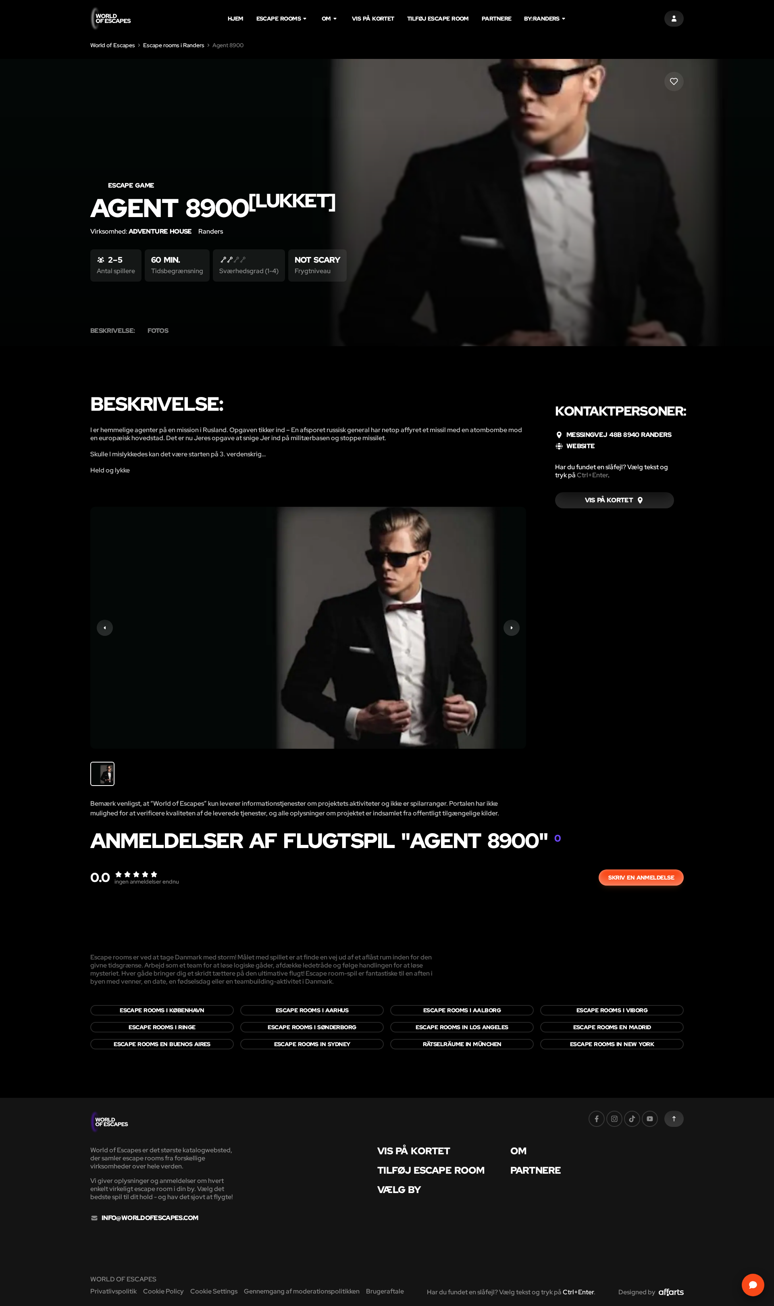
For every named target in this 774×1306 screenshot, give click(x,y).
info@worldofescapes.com (150, 1218)
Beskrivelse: (112, 331)
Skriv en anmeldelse (641, 877)
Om (326, 18)
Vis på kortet (373, 18)
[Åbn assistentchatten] (753, 1285)
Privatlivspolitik (113, 1291)
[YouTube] (650, 1119)
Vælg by (399, 1190)
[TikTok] (632, 1119)
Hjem (235, 18)
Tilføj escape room (438, 18)
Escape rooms (278, 18)
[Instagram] (614, 1119)
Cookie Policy (163, 1291)
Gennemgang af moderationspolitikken (302, 1291)
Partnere (497, 18)
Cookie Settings (213, 1291)
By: (541, 18)
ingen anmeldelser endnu (146, 881)
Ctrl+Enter (592, 475)
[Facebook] (597, 1119)
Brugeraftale (385, 1291)
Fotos (158, 331)
